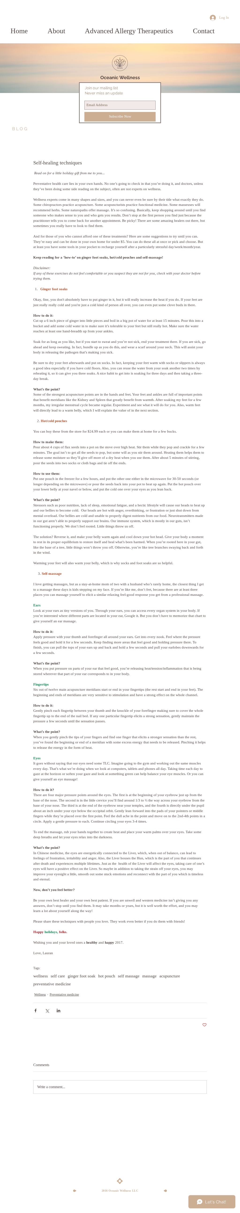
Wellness (40, 994)
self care (58, 976)
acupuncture (169, 976)
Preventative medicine (64, 994)
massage (149, 976)
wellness (40, 976)
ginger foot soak (81, 976)
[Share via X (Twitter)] (47, 1010)
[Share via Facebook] (35, 1010)
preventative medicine (52, 984)
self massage (128, 976)
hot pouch (106, 976)
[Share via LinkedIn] (58, 1010)
